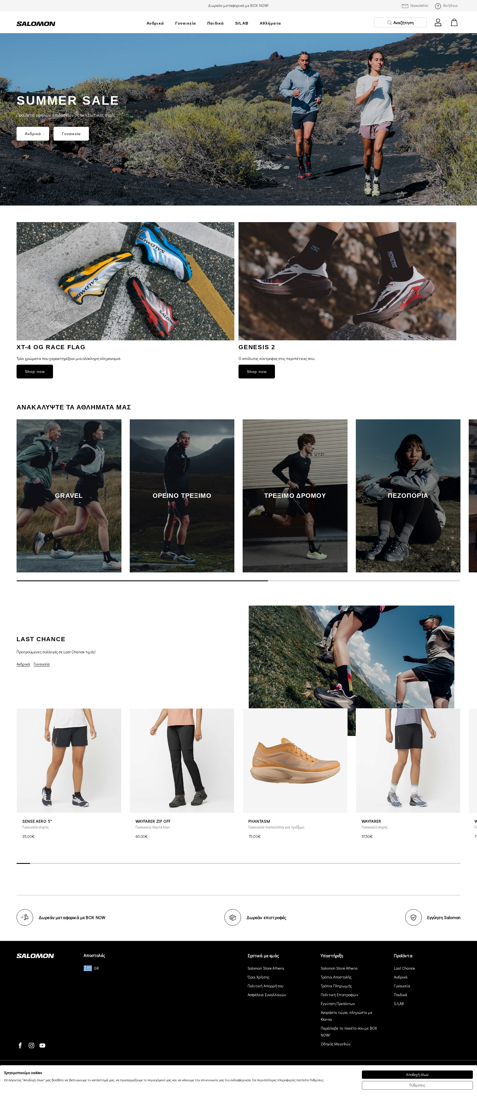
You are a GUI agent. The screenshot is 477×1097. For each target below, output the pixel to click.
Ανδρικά (155, 23)
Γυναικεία (185, 23)
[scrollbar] (238, 580)
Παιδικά (215, 23)
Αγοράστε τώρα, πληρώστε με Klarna (347, 1016)
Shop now (35, 371)
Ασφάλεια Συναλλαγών (267, 994)
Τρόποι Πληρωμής (336, 985)
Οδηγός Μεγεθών (336, 1043)
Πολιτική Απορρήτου (265, 985)
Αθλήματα (270, 23)
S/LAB (241, 23)
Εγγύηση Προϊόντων (338, 1003)
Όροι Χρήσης (259, 977)
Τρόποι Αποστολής (336, 977)
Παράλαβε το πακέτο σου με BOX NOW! (349, 1031)
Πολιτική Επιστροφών (339, 994)
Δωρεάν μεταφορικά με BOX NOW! (238, 5)
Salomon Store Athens (266, 968)
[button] (452, 496)
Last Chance (404, 968)
